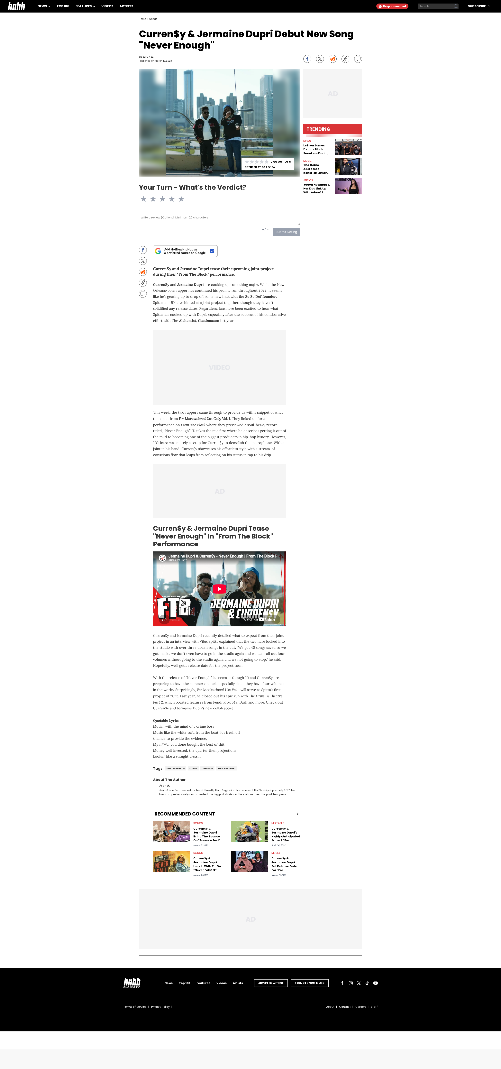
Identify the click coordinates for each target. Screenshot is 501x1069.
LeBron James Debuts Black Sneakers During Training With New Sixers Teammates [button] (317, 149)
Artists (126, 6)
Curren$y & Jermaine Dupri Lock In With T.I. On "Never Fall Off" (207, 866)
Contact (345, 1009)
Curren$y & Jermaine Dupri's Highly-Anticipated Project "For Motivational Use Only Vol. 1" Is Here (285, 837)
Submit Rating (286, 232)
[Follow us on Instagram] (351, 985)
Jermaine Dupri (190, 284)
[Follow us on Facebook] (342, 985)
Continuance (208, 320)
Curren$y (161, 284)
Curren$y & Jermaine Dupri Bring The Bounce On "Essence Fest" (206, 837)
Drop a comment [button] (394, 6)
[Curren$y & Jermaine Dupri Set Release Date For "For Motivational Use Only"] (249, 863)
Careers (360, 1009)
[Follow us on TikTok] (367, 985)
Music (275, 855)
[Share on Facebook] (307, 59)
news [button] (307, 141)
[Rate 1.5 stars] (150, 199)
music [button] (307, 161)
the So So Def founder (257, 296)
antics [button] (308, 180)
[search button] (456, 6)
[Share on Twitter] (320, 59)
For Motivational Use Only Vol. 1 (204, 421)
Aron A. (148, 57)
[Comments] (358, 59)
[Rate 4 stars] (174, 199)
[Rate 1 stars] (146, 199)
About (330, 1009)
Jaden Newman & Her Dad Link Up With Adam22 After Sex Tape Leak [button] (316, 188)
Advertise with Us (271, 985)
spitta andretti (175, 770)
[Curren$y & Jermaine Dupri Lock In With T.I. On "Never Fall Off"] (171, 863)
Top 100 (63, 6)
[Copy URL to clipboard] (345, 59)
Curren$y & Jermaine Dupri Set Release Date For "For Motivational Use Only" (284, 866)
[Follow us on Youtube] (375, 985)
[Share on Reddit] (332, 58)
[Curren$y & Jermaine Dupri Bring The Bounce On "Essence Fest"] (171, 834)
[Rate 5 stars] (183, 199)
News (43, 6)
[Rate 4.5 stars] (179, 199)
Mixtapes (277, 825)
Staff (374, 1009)
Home (142, 19)
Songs (153, 19)
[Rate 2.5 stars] (160, 199)
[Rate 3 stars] (164, 199)
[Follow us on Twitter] (359, 985)
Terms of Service (135, 1009)
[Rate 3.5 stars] (169, 199)
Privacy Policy (160, 1009)
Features (84, 6)
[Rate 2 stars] (155, 199)
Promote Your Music (309, 985)
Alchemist (187, 320)
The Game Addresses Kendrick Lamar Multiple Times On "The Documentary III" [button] (316, 169)
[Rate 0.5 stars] (141, 199)
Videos (107, 6)
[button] (348, 147)
